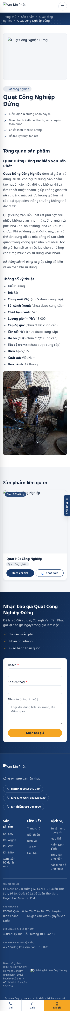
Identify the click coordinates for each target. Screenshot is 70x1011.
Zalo (32, 1007)
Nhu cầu (23, 699)
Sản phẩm (27, 17)
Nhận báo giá (35, 733)
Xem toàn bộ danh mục (9, 862)
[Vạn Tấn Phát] (14, 6)
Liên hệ (32, 853)
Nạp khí (56, 838)
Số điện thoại (17, 682)
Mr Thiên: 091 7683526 (26, 806)
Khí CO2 (8, 846)
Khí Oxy (8, 834)
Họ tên (13, 665)
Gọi (11, 1007)
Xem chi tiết (20, 573)
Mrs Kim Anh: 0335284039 (28, 797)
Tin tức (31, 847)
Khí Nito (8, 852)
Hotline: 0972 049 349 (25, 789)
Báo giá (57, 1007)
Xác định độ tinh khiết (58, 866)
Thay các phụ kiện (56, 856)
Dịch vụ (32, 841)
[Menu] (62, 6)
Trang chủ (9, 17)
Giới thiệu (33, 834)
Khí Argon (9, 840)
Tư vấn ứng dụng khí (58, 830)
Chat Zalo (52, 573)
